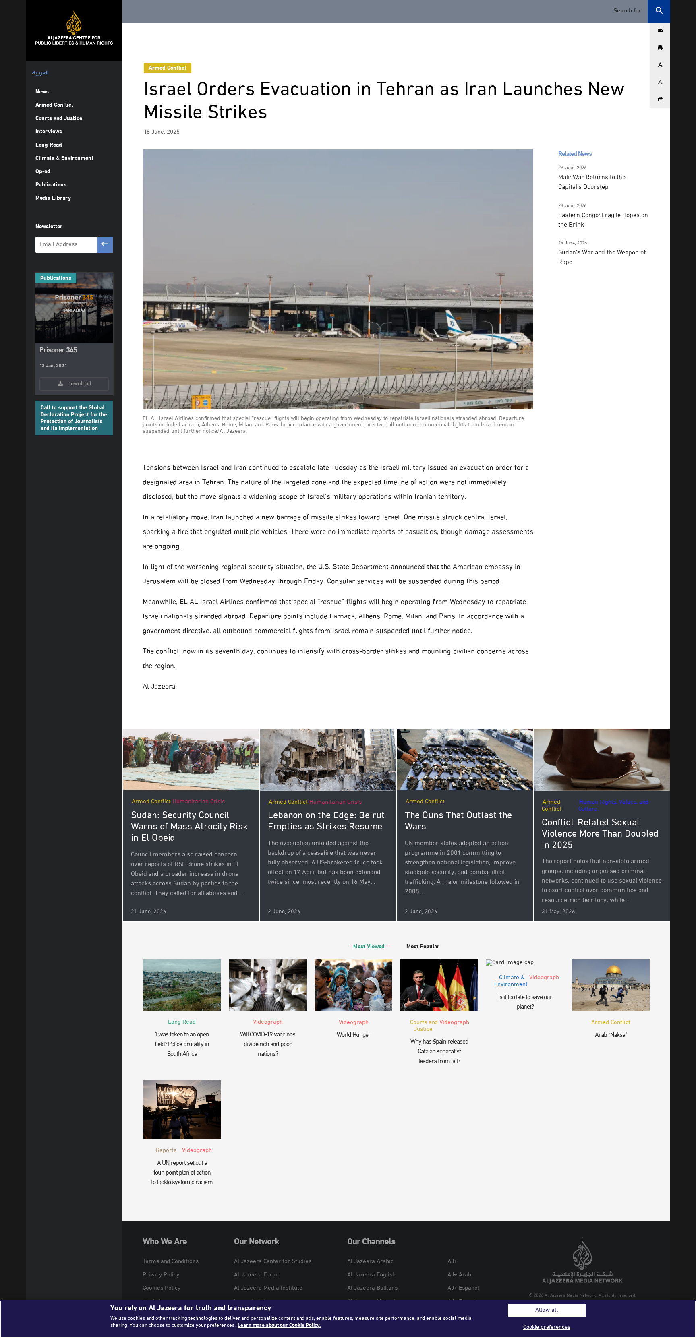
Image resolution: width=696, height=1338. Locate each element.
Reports (166, 1151)
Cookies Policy (161, 1288)
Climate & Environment (64, 158)
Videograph (268, 1022)
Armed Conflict (54, 105)
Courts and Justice (58, 118)
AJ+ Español (463, 1288)
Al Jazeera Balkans (372, 1288)
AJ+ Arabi (460, 1275)
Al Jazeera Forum (257, 1275)
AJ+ (452, 1262)
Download (77, 384)
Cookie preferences (546, 1327)
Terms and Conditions (171, 1262)
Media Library (52, 198)
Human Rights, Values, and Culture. (613, 805)
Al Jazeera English (371, 1275)
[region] (348, 1319)
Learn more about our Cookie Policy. (279, 1325)
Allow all (546, 1310)
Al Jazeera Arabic (370, 1262)
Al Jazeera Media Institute (268, 1288)
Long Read (48, 145)
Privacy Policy (161, 1275)
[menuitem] (40, 73)
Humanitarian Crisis (198, 802)
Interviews (48, 131)
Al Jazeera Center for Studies (272, 1262)
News (42, 92)
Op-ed (42, 171)
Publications (50, 185)
